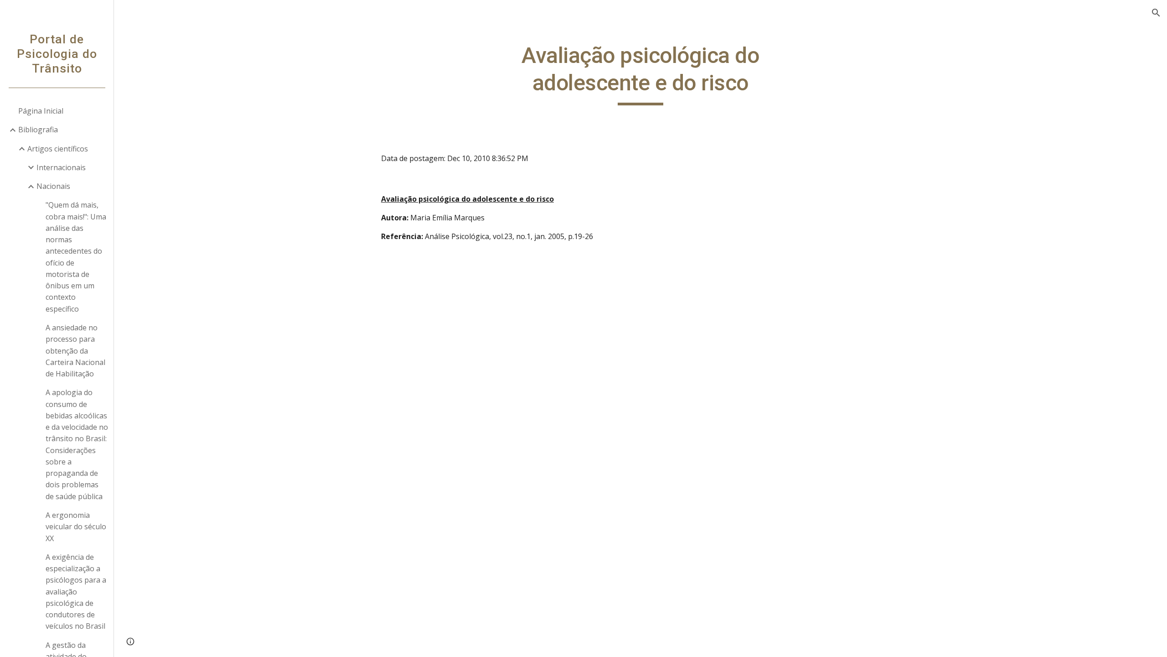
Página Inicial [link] (40, 111)
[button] (1156, 13)
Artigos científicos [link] (57, 149)
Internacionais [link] (61, 167)
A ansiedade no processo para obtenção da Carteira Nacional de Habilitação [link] (75, 351)
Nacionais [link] (53, 186)
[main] (640, 73)
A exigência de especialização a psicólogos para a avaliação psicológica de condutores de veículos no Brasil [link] (76, 591)
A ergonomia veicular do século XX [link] (76, 526)
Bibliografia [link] (38, 130)
